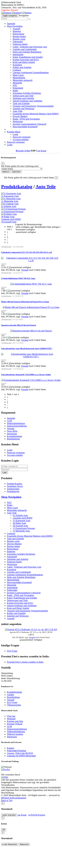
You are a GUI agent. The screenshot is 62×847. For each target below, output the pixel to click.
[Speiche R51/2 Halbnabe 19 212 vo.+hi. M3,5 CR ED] (31, 629)
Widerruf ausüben (15, 734)
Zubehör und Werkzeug (23, 108)
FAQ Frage (12, 651)
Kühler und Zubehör (22, 67)
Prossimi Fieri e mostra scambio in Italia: (25, 662)
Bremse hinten (19, 36)
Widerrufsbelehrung (16, 423)
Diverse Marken (20, 116)
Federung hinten (20, 44)
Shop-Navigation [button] (14, 26)
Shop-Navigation (11, 496)
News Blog (12, 431)
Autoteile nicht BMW (11, 219)
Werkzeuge (18, 121)
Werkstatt (11, 718)
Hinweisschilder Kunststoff (25, 126)
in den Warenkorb (9, 844)
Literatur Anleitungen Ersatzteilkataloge (31, 72)
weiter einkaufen (9, 815)
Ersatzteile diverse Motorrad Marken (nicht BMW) (36, 114)
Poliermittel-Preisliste (16, 750)
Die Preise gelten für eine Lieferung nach (19, 166)
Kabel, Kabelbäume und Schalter (28, 57)
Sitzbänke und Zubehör (23, 98)
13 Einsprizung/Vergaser (12, 211)
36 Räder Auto (8, 216)
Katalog (10, 748)
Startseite (11, 23)
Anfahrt (10, 694)
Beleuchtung (18, 34)
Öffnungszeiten (14, 705)
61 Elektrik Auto (8, 206)
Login (15, 134)
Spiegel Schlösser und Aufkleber (27, 101)
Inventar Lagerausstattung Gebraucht (29, 124)
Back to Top (6, 800)
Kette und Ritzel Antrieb (24, 62)
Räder (15, 90)
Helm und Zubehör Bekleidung (27, 52)
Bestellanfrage (13, 439)
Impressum (12, 433)
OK (3, 830)
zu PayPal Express (36, 815)
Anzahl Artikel (23, 150)
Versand (24, 270)
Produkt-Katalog (14, 483)
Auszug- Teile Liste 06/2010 (20, 753)
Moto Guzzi (18, 75)
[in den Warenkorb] (5, 287)
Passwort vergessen (21, 137)
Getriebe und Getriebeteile (25, 49)
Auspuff (16, 28)
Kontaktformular (14, 436)
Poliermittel (18, 88)
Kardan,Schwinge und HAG (26, 59)
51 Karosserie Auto (10, 196)
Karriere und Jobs (15, 721)
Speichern (16, 172)
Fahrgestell (18, 41)
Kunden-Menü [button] (13, 132)
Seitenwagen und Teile (23, 95)
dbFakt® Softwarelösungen (13, 798)
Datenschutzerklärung (17, 426)
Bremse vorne (19, 39)
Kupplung (17, 65)
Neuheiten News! (15, 486)
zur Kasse (41, 150)
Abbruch (5, 172)
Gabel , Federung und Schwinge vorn (30, 47)
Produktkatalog (16, 186)
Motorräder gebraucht (22, 80)
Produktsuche (13, 491)
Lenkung (17, 70)
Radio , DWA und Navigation (26, 119)
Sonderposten (13, 489)
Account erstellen (21, 139)
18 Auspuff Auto (8, 222)
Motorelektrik (19, 77)
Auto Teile (17, 111)
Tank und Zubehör (21, 103)
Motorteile (17, 83)
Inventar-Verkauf (14, 724)
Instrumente (18, 54)
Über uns (11, 716)
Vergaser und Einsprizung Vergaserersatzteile (33, 106)
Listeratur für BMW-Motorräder (21, 756)
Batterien (17, 31)
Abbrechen (24, 844)
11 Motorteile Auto (9, 201)
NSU (15, 85)
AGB (9, 421)
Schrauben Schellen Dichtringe (27, 93)
